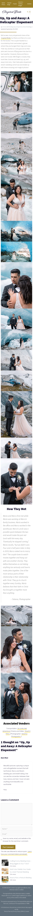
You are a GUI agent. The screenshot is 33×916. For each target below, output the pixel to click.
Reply (5, 790)
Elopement (19, 27)
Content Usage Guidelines (17, 895)
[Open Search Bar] (28, 11)
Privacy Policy (16, 911)
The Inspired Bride (7, 893)
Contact (27, 911)
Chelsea (4, 27)
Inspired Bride (11, 11)
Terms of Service (8, 911)
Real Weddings (27, 27)
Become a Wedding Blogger (20, 3)
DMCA (22, 911)
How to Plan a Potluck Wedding (20, 878)
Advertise (29, 4)
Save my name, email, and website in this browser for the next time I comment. (17, 839)
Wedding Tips (12, 27)
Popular (15, 4)
